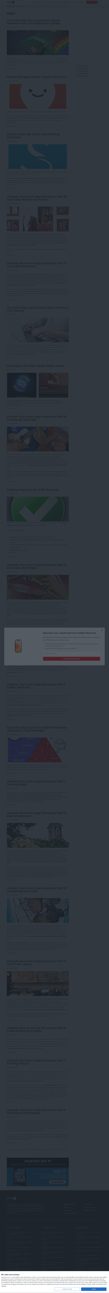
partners (10, 1277)
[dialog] (54, 1282)
